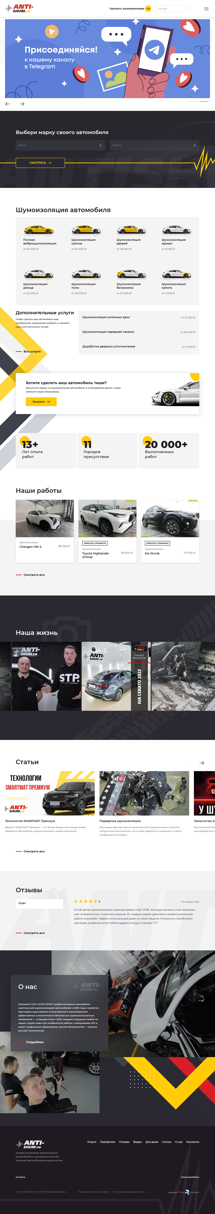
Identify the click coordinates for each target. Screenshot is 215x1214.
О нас (179, 1141)
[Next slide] (22, 103)
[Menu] (206, 8)
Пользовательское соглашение (93, 1192)
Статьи (166, 1141)
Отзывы (124, 1141)
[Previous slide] (187, 762)
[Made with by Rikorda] (183, 1192)
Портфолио (107, 1141)
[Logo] (19, 8)
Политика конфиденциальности (129, 1192)
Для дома (152, 1141)
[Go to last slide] (7, 103)
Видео (137, 1141)
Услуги (91, 1141)
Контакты (192, 1141)
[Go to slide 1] (194, 101)
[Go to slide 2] (205, 101)
